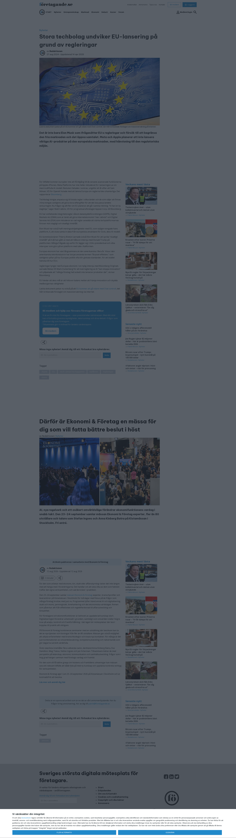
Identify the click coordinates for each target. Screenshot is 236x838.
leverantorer (26, 818)
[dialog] (118, 823)
